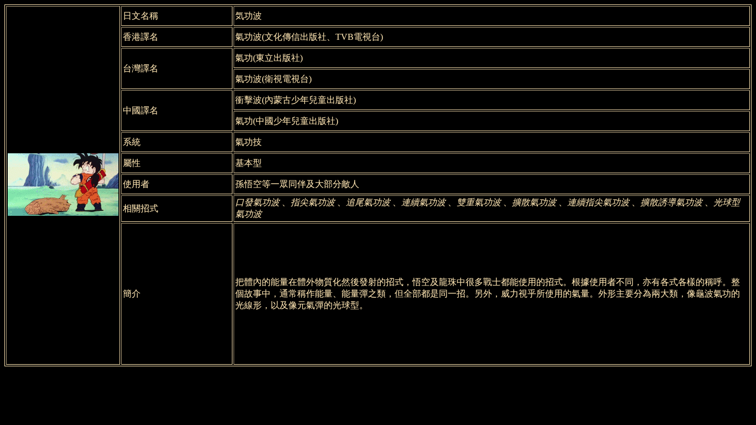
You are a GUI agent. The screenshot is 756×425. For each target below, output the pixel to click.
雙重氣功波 (479, 202)
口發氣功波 (257, 202)
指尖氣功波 (313, 202)
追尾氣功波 (368, 202)
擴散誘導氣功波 (671, 202)
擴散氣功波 (534, 202)
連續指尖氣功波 (598, 202)
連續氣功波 (423, 202)
